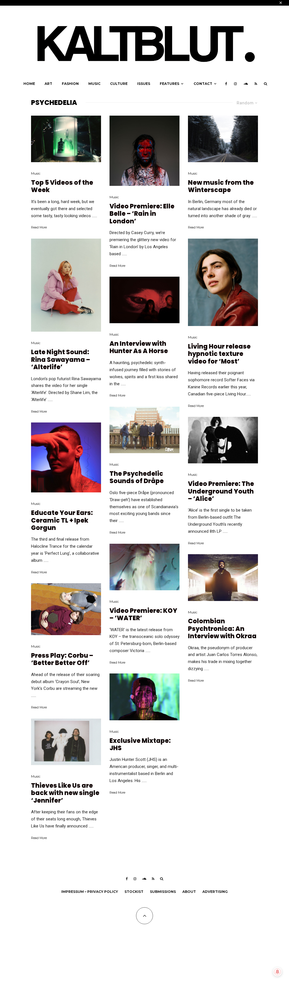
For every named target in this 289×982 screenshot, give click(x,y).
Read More (39, 227)
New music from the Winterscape (221, 186)
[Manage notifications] (277, 971)
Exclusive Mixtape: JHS (140, 744)
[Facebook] (226, 84)
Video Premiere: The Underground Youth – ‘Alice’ (221, 491)
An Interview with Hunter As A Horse (139, 347)
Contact (203, 84)
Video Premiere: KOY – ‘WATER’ (143, 614)
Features (169, 84)
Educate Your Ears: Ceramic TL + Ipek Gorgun (62, 520)
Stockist (133, 891)
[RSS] (255, 84)
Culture (119, 84)
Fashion (70, 84)
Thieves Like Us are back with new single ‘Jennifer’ (65, 793)
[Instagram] (235, 84)
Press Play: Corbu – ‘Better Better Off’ (62, 659)
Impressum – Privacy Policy (89, 891)
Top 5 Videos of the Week (62, 186)
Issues (143, 84)
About (189, 891)
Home (29, 84)
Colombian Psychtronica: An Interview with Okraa (222, 629)
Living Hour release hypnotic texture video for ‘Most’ (219, 354)
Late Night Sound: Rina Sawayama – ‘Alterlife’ (60, 360)
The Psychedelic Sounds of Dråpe (137, 477)
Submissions (163, 891)
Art (48, 84)
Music (94, 84)
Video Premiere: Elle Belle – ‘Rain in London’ (142, 214)
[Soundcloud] (245, 84)
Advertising (215, 891)
